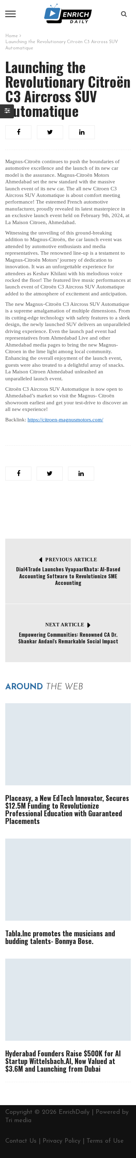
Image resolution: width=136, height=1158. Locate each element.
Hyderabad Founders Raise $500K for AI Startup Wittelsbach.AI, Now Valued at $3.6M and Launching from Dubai (63, 1061)
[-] (68, 13)
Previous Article (71, 559)
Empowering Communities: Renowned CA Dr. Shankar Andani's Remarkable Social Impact (68, 637)
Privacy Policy (62, 1141)
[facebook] (18, 132)
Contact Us (21, 1141)
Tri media (18, 1121)
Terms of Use (105, 1141)
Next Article (64, 624)
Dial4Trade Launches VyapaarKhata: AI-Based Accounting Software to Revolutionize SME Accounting (68, 575)
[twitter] (50, 132)
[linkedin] (82, 132)
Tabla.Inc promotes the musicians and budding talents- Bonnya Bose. (60, 937)
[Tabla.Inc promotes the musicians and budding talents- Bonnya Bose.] (68, 880)
